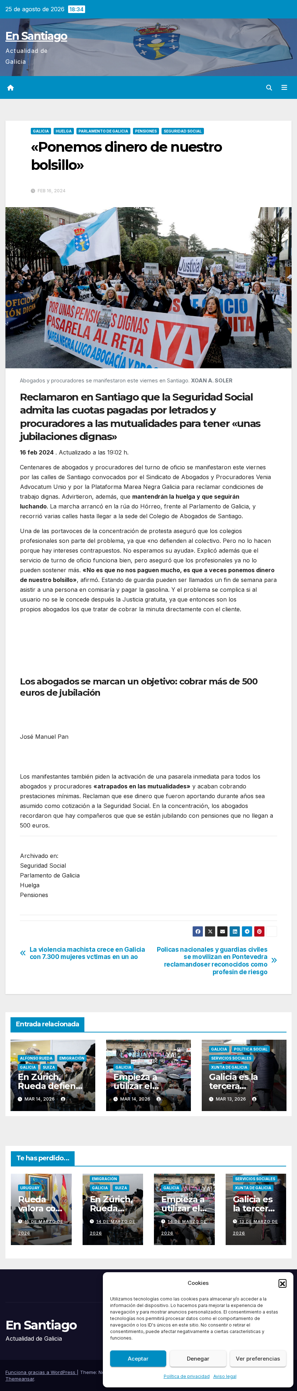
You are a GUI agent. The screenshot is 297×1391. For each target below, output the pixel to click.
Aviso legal (225, 1376)
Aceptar (138, 1358)
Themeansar (19, 1379)
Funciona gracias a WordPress (41, 1372)
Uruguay (29, 1188)
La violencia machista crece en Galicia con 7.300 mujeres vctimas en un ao (87, 953)
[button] (282, 1283)
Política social (251, 1049)
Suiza (49, 1067)
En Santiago (36, 36)
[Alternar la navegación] (284, 87)
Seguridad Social (183, 131)
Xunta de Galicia (229, 1067)
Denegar (198, 1358)
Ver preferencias (258, 1358)
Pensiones (146, 131)
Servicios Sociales (231, 1058)
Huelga (64, 131)
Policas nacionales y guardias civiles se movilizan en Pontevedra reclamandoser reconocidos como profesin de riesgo (212, 961)
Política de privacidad (187, 1376)
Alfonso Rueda (36, 1058)
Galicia (41, 131)
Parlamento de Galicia (103, 131)
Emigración (71, 1058)
